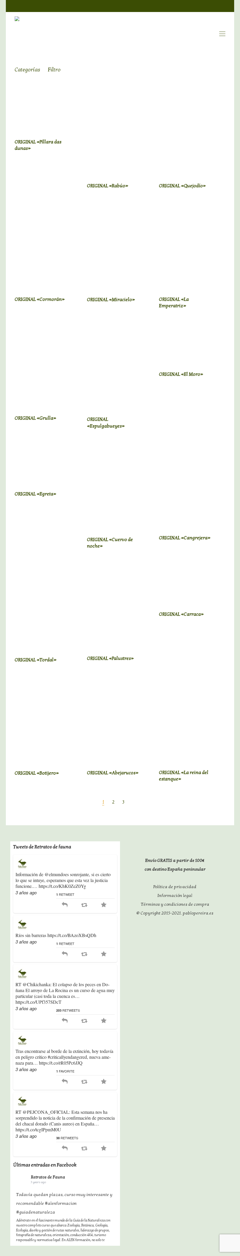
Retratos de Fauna (48, 1177)
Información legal (174, 895)
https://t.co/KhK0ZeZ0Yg (62, 886)
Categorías (27, 69)
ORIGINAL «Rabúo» (107, 186)
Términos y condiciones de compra (175, 904)
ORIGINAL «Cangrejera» (184, 538)
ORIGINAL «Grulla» (35, 418)
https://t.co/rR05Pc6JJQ (61, 1063)
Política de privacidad (174, 886)
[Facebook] (199, 5)
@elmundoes (56, 874)
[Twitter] (211, 5)
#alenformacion (61, 1203)
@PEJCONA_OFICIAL (46, 1112)
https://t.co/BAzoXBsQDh (71, 935)
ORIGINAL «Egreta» (35, 494)
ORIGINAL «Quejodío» (182, 186)
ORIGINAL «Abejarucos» (112, 773)
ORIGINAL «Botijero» (37, 773)
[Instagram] (222, 5)
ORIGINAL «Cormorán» (40, 299)
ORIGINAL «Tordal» (35, 660)
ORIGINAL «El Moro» (181, 374)
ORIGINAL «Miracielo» (111, 300)
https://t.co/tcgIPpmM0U (38, 1129)
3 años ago (26, 892)
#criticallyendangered (67, 1057)
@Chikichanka (36, 984)
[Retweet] (84, 905)
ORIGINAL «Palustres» (110, 658)
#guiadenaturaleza (35, 1212)
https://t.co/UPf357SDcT (38, 1002)
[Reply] (65, 905)
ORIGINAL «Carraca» (181, 614)
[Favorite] (104, 905)
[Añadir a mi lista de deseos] (78, 141)
